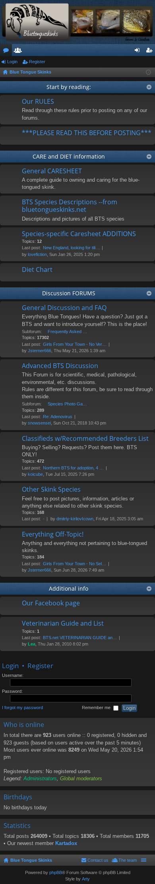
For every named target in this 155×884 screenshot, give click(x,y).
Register (37, 61)
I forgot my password (22, 708)
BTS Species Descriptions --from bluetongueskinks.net (69, 206)
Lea (31, 644)
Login (12, 61)
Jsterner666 (39, 350)
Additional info (68, 588)
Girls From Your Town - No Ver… (75, 344)
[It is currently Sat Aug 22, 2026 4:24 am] (148, 72)
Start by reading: (68, 87)
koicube (35, 474)
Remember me (97, 708)
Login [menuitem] (138, 51)
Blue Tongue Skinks (31, 860)
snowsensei (39, 423)
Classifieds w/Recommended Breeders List (85, 439)
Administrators (40, 778)
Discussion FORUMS (68, 293)
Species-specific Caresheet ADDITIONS (79, 234)
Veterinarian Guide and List (63, 624)
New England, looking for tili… (71, 247)
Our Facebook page (51, 603)
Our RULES (38, 102)
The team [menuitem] (127, 860)
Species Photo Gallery (67, 403)
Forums (7, 51)
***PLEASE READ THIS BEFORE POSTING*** (86, 133)
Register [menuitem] (150, 51)
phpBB (55, 872)
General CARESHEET (52, 171)
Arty (86, 878)
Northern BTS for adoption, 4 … (73, 467)
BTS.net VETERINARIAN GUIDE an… (80, 637)
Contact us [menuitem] (97, 860)
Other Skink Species (51, 490)
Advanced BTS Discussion (60, 366)
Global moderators (81, 778)
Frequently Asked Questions (67, 331)
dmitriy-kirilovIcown (74, 518)
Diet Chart (37, 270)
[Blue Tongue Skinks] (77, 22)
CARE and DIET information (69, 156)
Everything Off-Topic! (52, 535)
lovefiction (37, 254)
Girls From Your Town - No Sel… (74, 563)
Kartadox (66, 843)
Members (19, 51)
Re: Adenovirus (57, 416)
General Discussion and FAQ (64, 308)
